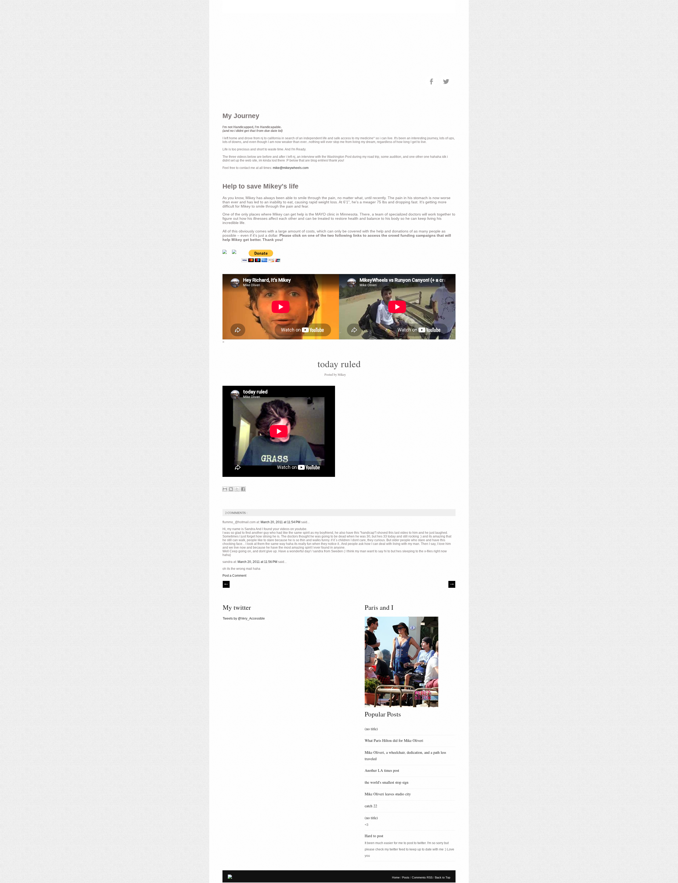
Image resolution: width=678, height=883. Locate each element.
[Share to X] (237, 489)
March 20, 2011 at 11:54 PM (281, 522)
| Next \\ (451, 584)
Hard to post (374, 835)
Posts (406, 877)
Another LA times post (382, 770)
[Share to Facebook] (243, 489)
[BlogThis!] (231, 489)
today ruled (339, 363)
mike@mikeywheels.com (291, 168)
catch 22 (371, 805)
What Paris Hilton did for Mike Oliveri (394, 740)
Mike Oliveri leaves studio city (388, 793)
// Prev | (226, 584)
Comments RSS (422, 877)
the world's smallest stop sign (386, 782)
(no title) (371, 728)
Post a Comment (234, 575)
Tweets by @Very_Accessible (244, 618)
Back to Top (442, 877)
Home (396, 877)
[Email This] (225, 489)
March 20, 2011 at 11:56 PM (258, 562)
